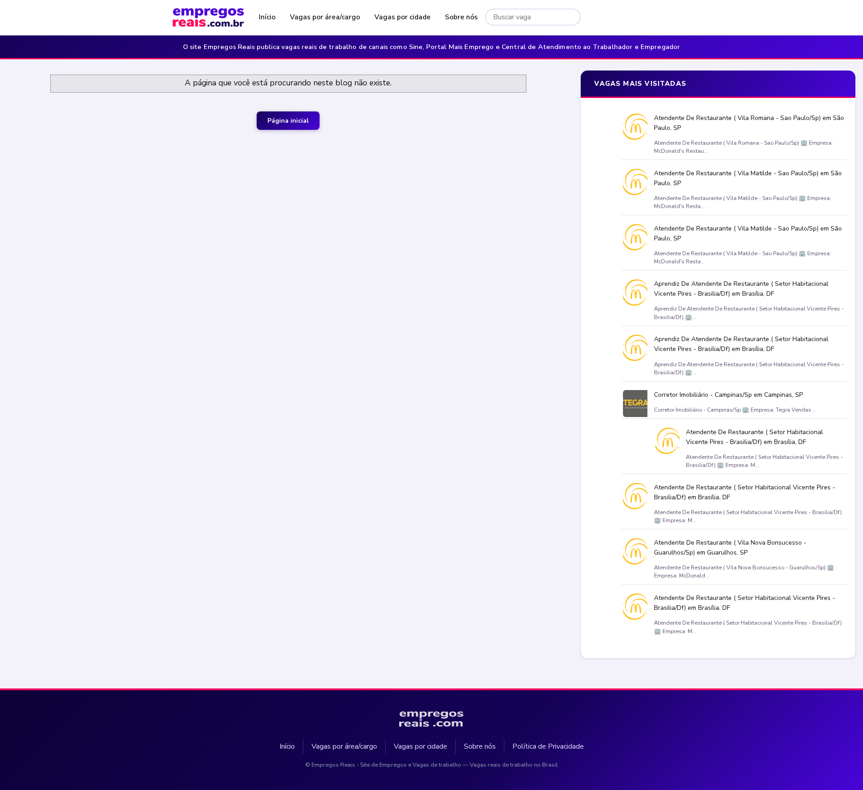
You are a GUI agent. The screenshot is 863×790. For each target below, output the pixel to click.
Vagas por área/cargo (325, 17)
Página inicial (288, 120)
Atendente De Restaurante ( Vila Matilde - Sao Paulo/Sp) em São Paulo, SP (747, 178)
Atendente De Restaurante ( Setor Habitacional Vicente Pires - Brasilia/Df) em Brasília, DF (754, 437)
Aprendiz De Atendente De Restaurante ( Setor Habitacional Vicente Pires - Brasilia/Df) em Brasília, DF (741, 289)
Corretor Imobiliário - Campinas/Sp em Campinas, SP (728, 394)
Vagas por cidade (402, 17)
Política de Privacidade (548, 746)
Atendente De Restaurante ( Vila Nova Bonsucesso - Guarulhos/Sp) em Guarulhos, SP (730, 547)
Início (267, 17)
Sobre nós (461, 17)
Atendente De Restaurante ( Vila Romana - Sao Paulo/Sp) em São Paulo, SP (749, 123)
